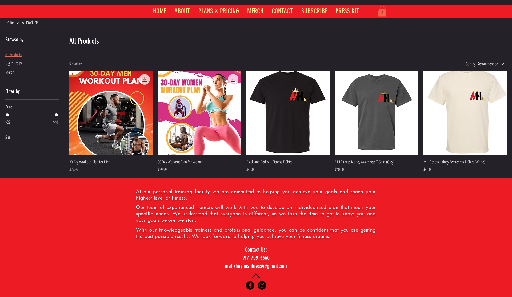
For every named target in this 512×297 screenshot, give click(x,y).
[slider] (7, 115)
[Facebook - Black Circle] (250, 285)
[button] (382, 11)
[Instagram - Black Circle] (262, 285)
